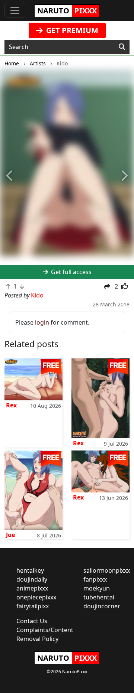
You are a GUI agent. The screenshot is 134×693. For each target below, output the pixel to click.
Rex (11, 405)
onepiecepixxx (36, 597)
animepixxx (32, 588)
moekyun (96, 588)
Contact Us (31, 621)
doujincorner (101, 606)
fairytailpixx (32, 606)
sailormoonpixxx (106, 570)
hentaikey (30, 570)
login (42, 322)
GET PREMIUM (71, 30)
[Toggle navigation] (14, 10)
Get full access (71, 272)
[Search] (122, 47)
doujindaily (31, 579)
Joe (10, 535)
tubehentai (98, 597)
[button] (10, 176)
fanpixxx (95, 579)
